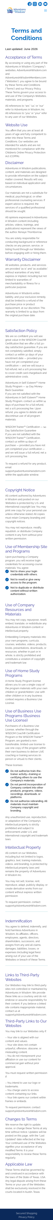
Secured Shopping (26, 1213)
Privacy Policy (27, 1217)
